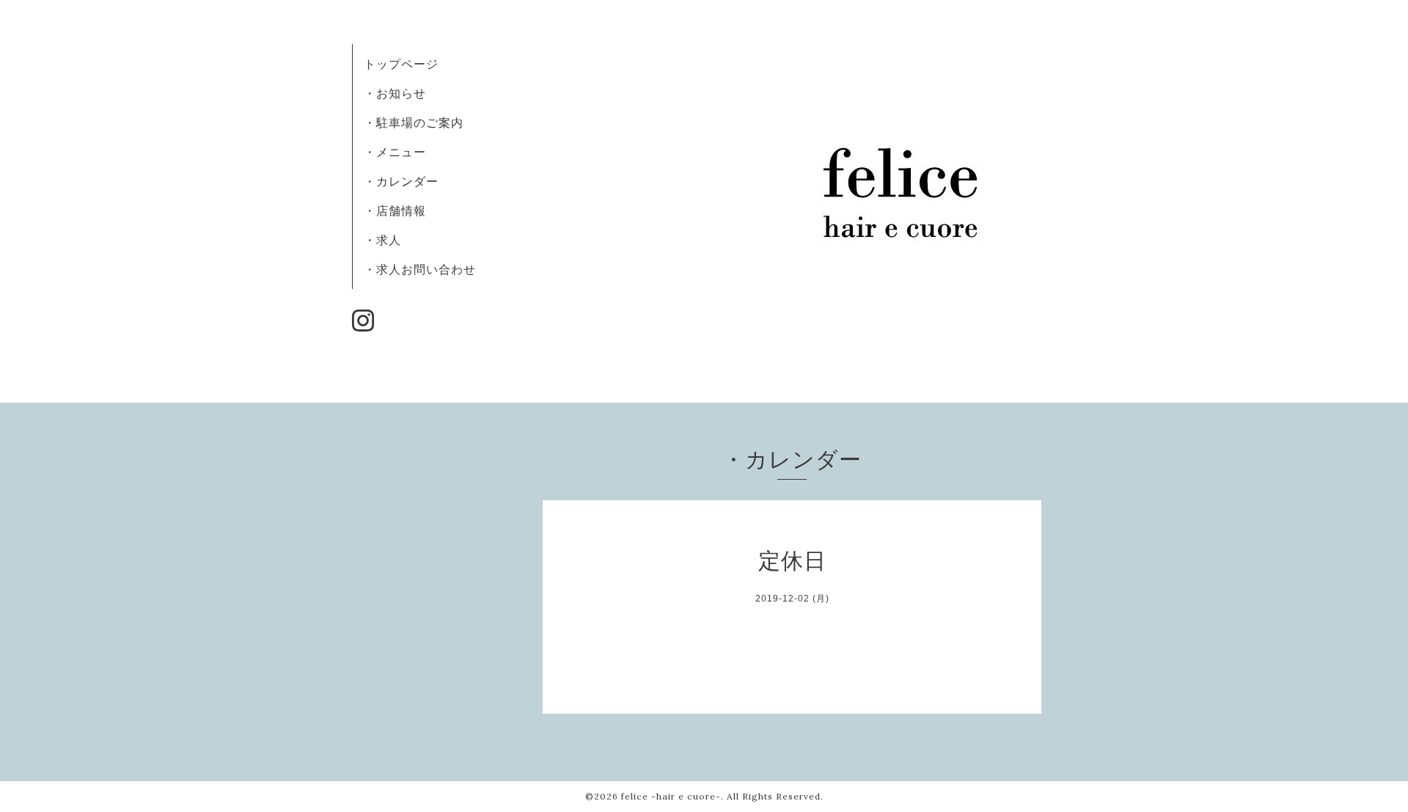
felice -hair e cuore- (671, 796)
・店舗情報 (395, 210)
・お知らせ (395, 93)
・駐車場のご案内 (413, 122)
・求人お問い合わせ (420, 269)
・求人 (382, 240)
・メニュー (395, 152)
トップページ (401, 63)
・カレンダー (401, 181)
